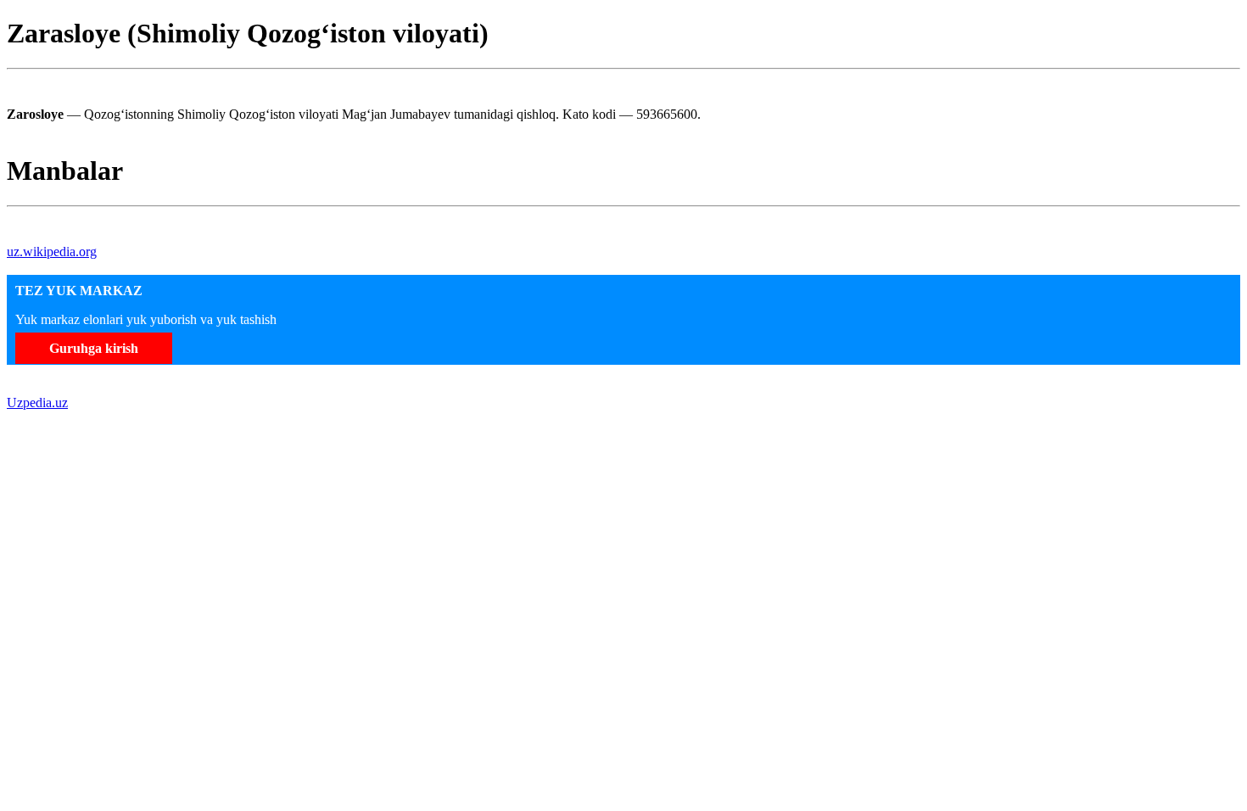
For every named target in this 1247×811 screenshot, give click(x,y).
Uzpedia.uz (37, 402)
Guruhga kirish (93, 348)
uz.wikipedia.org (52, 251)
